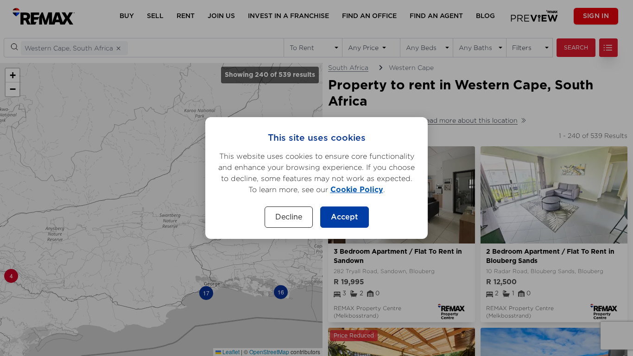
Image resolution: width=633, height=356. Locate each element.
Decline (288, 217)
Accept (344, 217)
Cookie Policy (356, 190)
